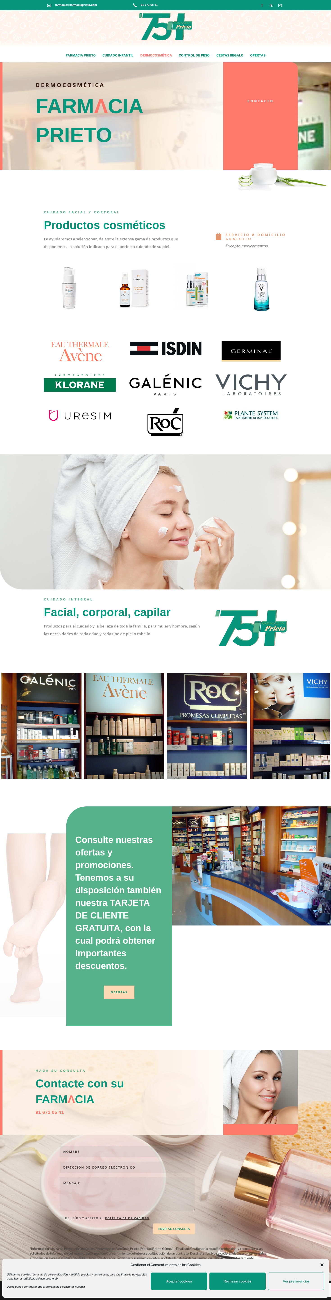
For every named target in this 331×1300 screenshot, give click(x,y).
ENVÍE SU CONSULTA (174, 1229)
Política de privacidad (127, 1218)
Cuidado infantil (118, 55)
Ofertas (257, 55)
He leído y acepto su (107, 1218)
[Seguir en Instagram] (280, 5)
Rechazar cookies (238, 1281)
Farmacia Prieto (81, 55)
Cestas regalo (229, 55)
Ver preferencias (296, 1281)
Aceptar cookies (179, 1281)
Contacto (260, 101)
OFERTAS (119, 992)
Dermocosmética (156, 55)
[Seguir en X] (271, 5)
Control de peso (194, 55)
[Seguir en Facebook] (262, 5)
